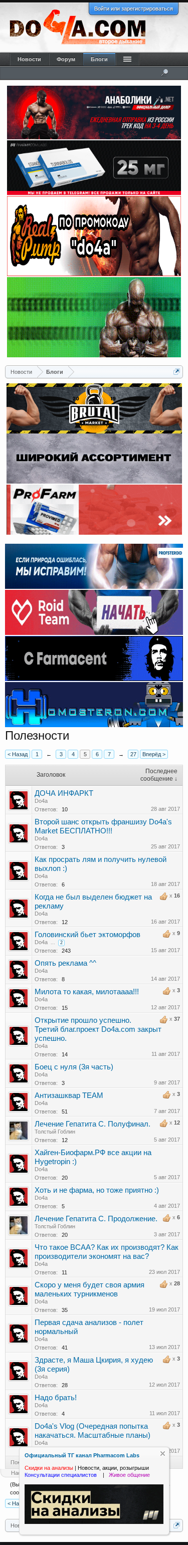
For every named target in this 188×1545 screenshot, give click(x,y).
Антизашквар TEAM (69, 1095)
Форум (66, 59)
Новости (29, 59)
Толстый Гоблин (55, 1132)
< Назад (18, 754)
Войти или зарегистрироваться (133, 9)
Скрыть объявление (162, 1453)
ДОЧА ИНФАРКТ (64, 793)
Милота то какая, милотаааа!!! (87, 992)
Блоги (99, 59)
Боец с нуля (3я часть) (74, 1067)
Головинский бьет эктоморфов (87, 935)
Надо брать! (56, 1398)
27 (133, 754)
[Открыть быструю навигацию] (176, 371)
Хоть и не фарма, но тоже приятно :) (97, 1190)
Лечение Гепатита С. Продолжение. (96, 1219)
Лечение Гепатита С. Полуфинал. (92, 1124)
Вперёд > (153, 754)
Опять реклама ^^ (65, 963)
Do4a (41, 801)
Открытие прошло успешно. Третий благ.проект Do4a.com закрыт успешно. (98, 1029)
